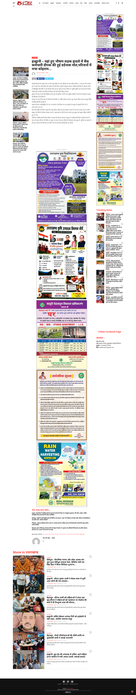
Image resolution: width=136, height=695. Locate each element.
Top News (45, 3)
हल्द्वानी (52, 3)
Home (59, 684)
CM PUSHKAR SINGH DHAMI (51, 534)
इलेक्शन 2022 (105, 3)
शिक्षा (85, 3)
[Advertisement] (62, 137)
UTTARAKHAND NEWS (72, 534)
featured (62, 534)
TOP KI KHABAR (69, 688)
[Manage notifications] (132, 691)
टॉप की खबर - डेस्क (43, 72)
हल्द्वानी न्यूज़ (81, 534)
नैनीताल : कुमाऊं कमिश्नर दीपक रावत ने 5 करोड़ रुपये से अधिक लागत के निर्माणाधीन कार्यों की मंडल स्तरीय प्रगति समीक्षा (20, 126)
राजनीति (65, 3)
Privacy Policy (74, 684)
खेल (81, 3)
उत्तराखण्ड (58, 3)
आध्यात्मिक (97, 3)
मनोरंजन (71, 3)
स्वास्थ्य (90, 3)
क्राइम (77, 3)
